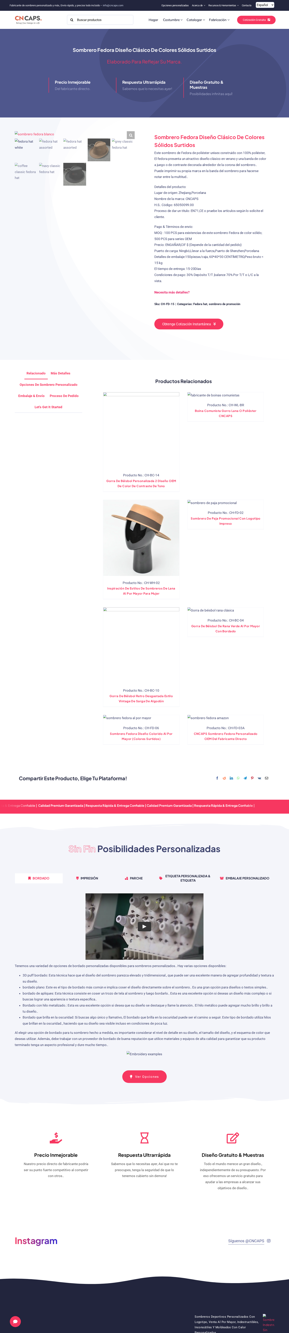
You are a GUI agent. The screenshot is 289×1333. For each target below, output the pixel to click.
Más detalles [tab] (60, 373)
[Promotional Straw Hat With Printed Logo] (212, 503)
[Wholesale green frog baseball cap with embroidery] (211, 610)
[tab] (48, 407)
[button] (131, 135)
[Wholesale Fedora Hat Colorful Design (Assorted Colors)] (127, 718)
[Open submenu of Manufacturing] (228, 20)
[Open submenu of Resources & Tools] (238, 5)
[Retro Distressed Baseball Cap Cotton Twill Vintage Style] (141, 645)
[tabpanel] (144, 977)
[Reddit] (224, 778)
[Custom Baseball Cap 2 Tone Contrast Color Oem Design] (141, 430)
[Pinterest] (252, 778)
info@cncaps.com (113, 5)
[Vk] (259, 778)
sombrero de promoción (224, 304)
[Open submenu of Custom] (181, 20)
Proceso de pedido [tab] (64, 396)
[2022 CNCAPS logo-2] (28, 15)
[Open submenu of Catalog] (204, 20)
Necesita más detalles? (172, 292)
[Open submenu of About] (205, 5)
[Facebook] (217, 778)
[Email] (266, 778)
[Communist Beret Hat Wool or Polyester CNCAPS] (213, 395)
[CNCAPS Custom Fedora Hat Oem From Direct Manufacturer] (208, 718)
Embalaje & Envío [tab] (31, 396)
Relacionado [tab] (36, 373)
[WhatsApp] (238, 778)
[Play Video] (144, 926)
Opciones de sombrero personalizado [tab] (48, 385)
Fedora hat (200, 304)
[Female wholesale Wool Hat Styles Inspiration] (141, 538)
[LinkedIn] (231, 778)
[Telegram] (245, 778)
